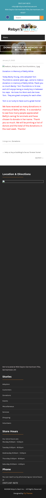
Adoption (6, 384)
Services (5, 412)
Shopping (6, 418)
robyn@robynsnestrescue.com (24, 6)
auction (39, 158)
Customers (6, 390)
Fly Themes (28, 493)
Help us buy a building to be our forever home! (21, 152)
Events (5, 401)
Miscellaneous (8, 406)
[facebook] (7, 17)
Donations (16, 141)
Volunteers (6, 423)
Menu (5, 37)
